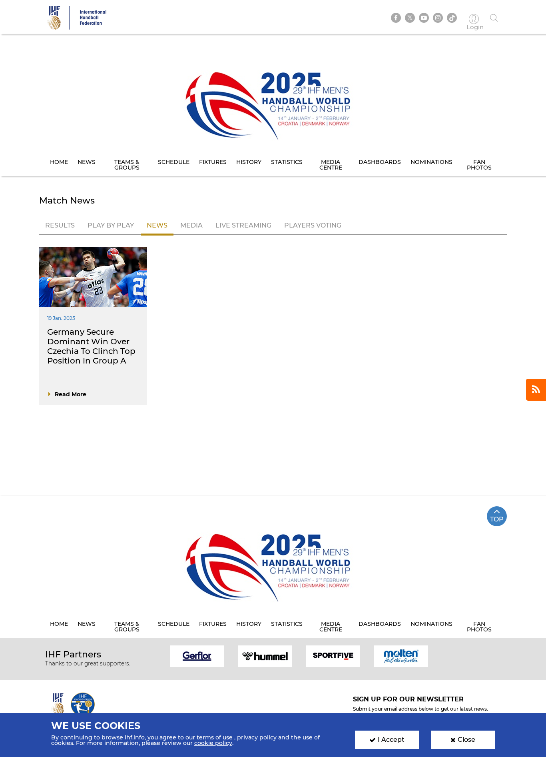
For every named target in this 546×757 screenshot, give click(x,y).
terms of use (215, 737)
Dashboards (380, 162)
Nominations (431, 162)
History (248, 162)
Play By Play (111, 225)
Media (191, 225)
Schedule (173, 162)
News (87, 162)
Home (59, 162)
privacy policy (257, 737)
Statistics (287, 162)
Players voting (312, 225)
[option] (197, 655)
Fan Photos (479, 164)
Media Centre (330, 164)
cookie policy (213, 743)
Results (60, 225)
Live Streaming (243, 225)
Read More (70, 394)
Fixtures (213, 162)
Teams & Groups (126, 164)
